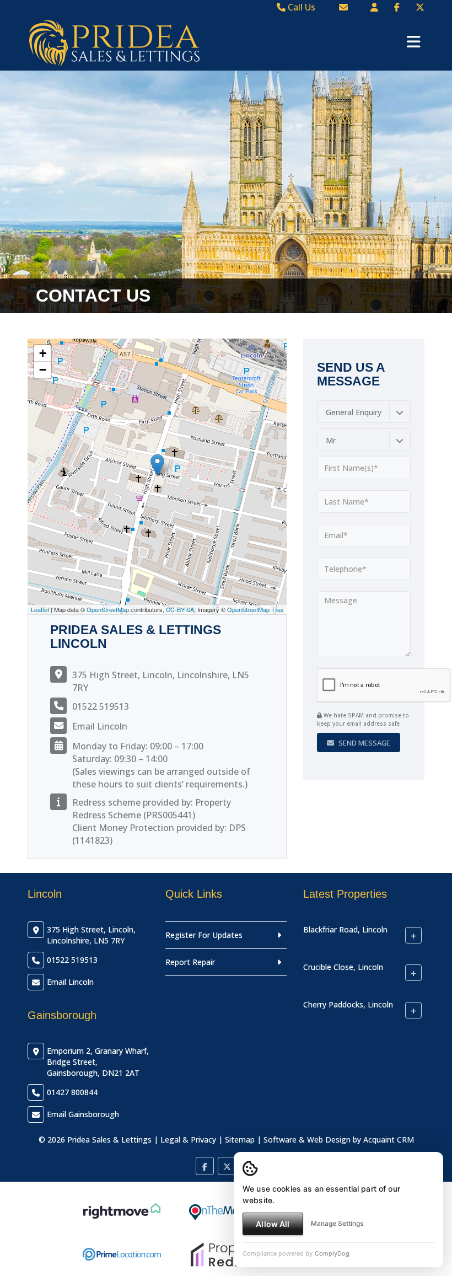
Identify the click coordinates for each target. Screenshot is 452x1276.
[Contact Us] (374, 7)
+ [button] (42, 353)
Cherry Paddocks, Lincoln (348, 1004)
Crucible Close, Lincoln (343, 967)
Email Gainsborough (83, 1114)
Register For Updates (204, 935)
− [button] (42, 370)
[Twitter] (420, 7)
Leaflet (40, 609)
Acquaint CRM (388, 1139)
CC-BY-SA (180, 609)
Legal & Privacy (188, 1139)
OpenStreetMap (108, 609)
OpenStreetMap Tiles (255, 609)
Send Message (363, 743)
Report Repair (190, 962)
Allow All (272, 1224)
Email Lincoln (99, 726)
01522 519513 (100, 706)
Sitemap (240, 1139)
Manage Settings (337, 1223)
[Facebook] (397, 7)
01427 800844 (72, 1092)
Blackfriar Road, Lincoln (345, 929)
